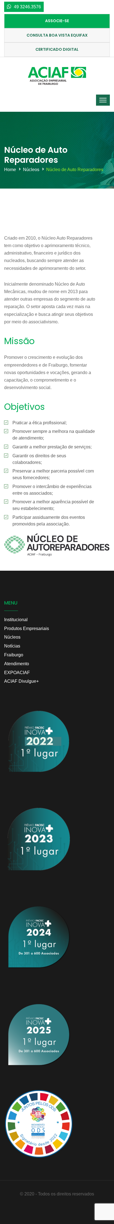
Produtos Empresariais (26, 628)
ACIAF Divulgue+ (21, 681)
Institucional (16, 619)
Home (10, 169)
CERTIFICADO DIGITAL (57, 49)
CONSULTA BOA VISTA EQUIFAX (57, 35)
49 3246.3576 (27, 6)
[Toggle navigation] (103, 100)
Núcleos (31, 169)
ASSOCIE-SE (57, 21)
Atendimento (16, 663)
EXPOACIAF (17, 672)
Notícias (12, 646)
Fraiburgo (13, 654)
